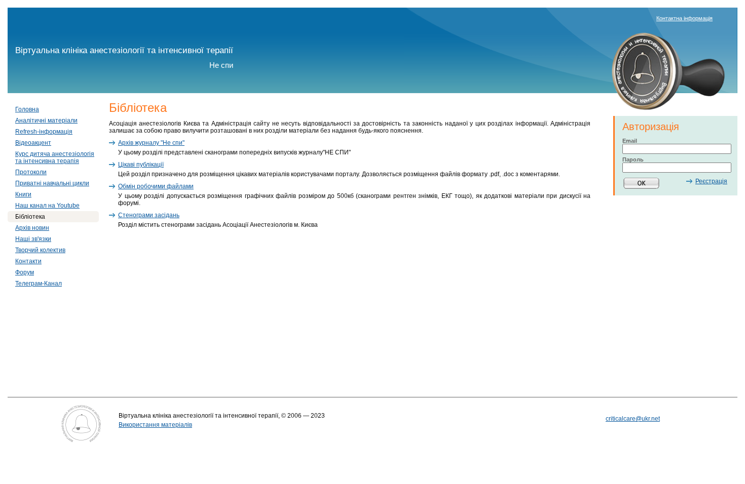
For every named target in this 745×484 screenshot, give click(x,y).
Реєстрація (711, 181)
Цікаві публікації (141, 164)
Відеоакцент (33, 142)
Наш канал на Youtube (47, 205)
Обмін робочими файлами (156, 186)
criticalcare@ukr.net (633, 418)
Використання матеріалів (155, 424)
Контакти (28, 261)
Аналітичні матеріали (46, 120)
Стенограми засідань (148, 215)
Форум (24, 272)
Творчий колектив (40, 250)
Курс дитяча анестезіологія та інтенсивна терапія (54, 157)
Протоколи (31, 172)
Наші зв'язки (33, 239)
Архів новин (32, 227)
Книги (23, 194)
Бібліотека (30, 216)
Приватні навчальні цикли (52, 183)
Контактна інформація (684, 18)
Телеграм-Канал (38, 283)
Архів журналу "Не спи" (151, 142)
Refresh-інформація (43, 131)
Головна (27, 109)
